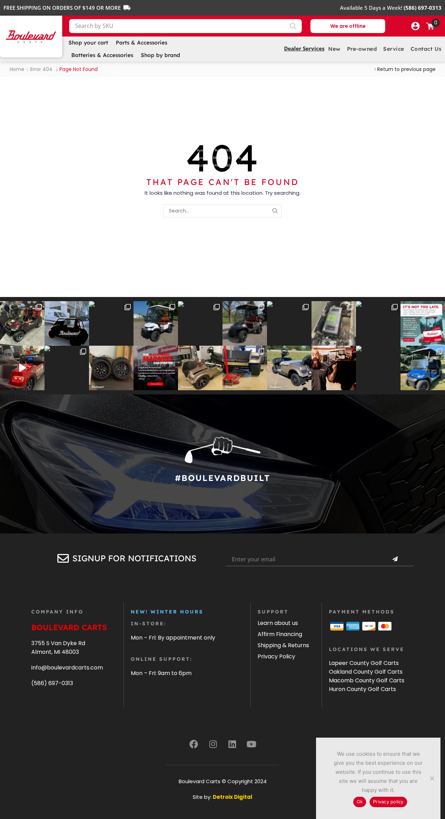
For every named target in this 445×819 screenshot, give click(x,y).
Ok (360, 801)
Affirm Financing (280, 634)
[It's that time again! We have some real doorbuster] (156, 368)
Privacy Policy (276, 656)
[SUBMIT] (395, 559)
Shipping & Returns (283, 645)
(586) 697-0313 (52, 683)
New (334, 49)
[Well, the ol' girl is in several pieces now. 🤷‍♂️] (200, 368)
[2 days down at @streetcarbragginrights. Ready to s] (200, 323)
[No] (431, 778)
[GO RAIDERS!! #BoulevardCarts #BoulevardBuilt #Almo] (378, 368)
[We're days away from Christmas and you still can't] (422, 323)
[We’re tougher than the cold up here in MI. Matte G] (111, 323)
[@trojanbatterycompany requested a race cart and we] (22, 323)
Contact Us (426, 49)
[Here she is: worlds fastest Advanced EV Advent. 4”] (66, 368)
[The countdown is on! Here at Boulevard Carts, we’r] (334, 368)
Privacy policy (388, 801)
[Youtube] (251, 744)
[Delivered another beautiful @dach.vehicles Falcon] (156, 323)
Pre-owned (362, 49)
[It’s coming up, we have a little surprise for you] (66, 323)
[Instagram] (213, 744)
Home (17, 69)
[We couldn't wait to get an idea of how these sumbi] (244, 368)
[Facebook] (194, 744)
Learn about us (278, 623)
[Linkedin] (232, 744)
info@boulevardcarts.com (67, 668)
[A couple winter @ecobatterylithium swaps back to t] (334, 323)
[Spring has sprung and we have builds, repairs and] (289, 323)
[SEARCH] (275, 210)
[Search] (293, 26)
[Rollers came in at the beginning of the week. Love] (111, 368)
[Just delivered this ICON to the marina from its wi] (244, 323)
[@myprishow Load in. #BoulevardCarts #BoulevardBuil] (22, 368)
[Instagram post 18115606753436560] (378, 323)
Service (393, 49)
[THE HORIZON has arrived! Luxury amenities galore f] (422, 368)
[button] (415, 26)
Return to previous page (406, 69)
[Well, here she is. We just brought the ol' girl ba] (289, 368)
